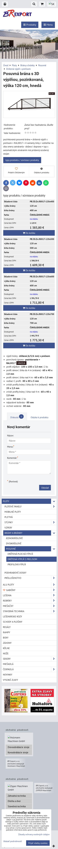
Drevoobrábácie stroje (18, 747)
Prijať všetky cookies (37, 843)
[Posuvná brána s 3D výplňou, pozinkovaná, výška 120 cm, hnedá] (29, 104)
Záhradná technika (17, 795)
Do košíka (30, 232)
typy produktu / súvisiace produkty (22, 160)
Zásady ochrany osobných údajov (34, 834)
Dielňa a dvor (14, 801)
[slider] (30, 132)
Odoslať (45, 487)
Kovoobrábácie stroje (18, 752)
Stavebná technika (17, 806)
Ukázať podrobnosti (12, 841)
